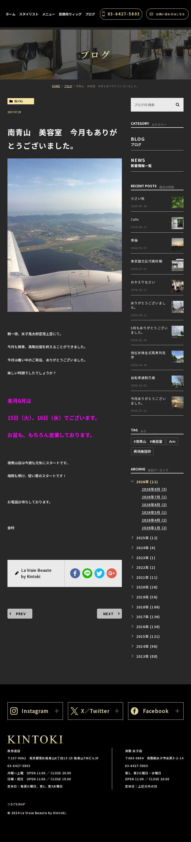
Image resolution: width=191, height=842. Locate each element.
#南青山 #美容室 (148, 441)
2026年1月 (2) (154, 527)
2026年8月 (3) (154, 489)
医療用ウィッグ (70, 14)
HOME (56, 86)
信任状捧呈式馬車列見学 (148, 355)
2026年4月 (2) (154, 520)
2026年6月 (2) (154, 504)
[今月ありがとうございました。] (178, 402)
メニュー (48, 14)
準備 (134, 240)
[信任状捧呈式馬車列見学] (178, 357)
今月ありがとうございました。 (148, 400)
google (112, 573)
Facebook (156, 710)
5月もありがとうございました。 (149, 330)
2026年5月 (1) (154, 512)
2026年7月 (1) (154, 497)
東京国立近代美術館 (146, 261)
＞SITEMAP (16, 804)
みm (172, 441)
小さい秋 (138, 198)
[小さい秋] (178, 202)
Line (87, 573)
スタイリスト (29, 14)
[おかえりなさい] (178, 286)
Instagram (35, 710)
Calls (135, 219)
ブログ (90, 14)
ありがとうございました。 (148, 305)
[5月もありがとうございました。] (178, 332)
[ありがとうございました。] (178, 307)
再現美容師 (142, 451)
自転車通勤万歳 (143, 377)
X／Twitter (95, 710)
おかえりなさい (143, 282)
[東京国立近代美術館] (178, 265)
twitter (99, 573)
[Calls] (178, 223)
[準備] (178, 244)
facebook (75, 573)
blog (18, 101)
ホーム (10, 14)
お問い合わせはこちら (170, 14)
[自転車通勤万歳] (178, 382)
